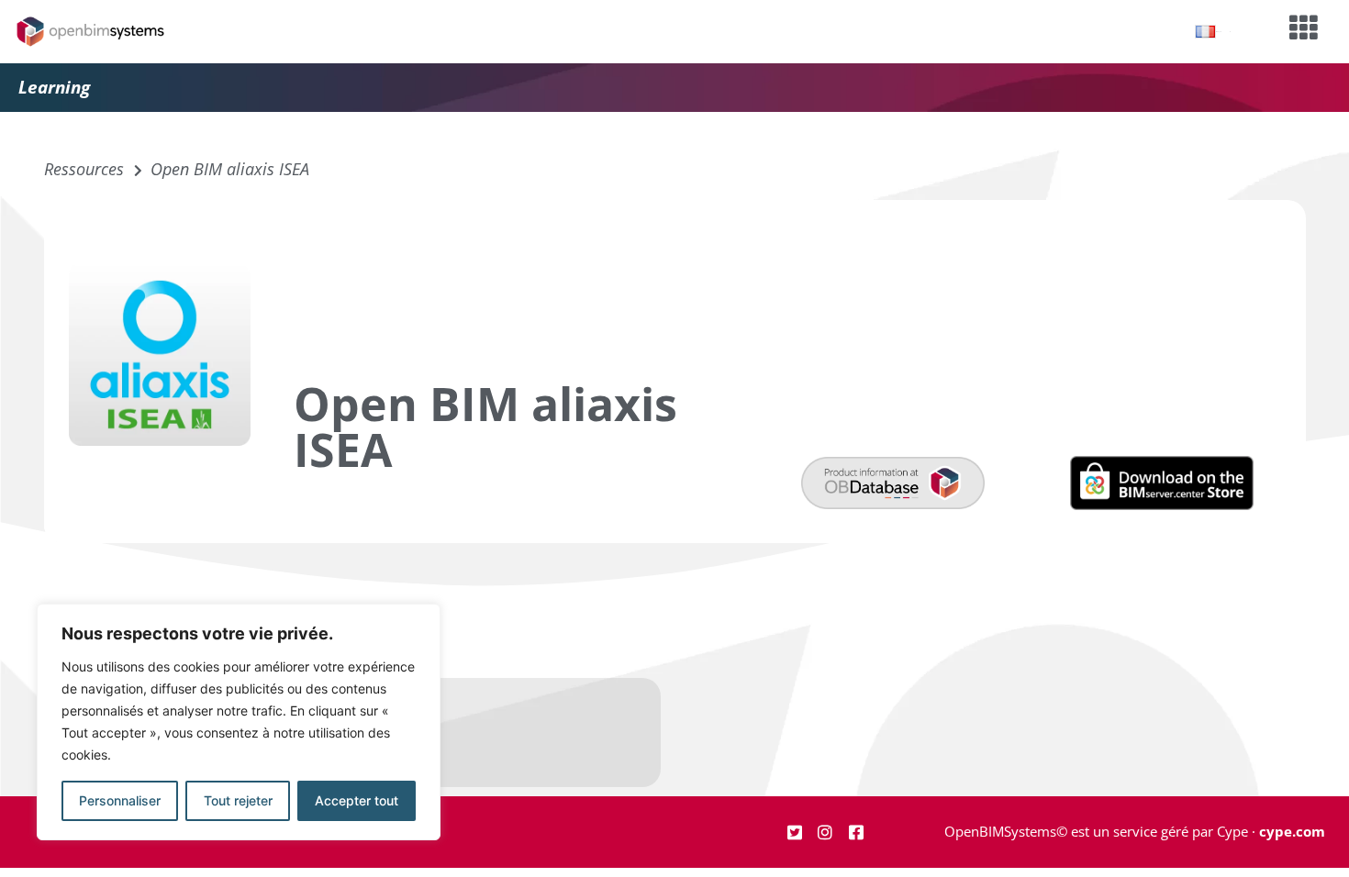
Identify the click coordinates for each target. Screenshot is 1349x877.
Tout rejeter (238, 800)
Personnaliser (120, 800)
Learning (54, 87)
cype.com (1292, 831)
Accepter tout (356, 800)
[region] (238, 722)
